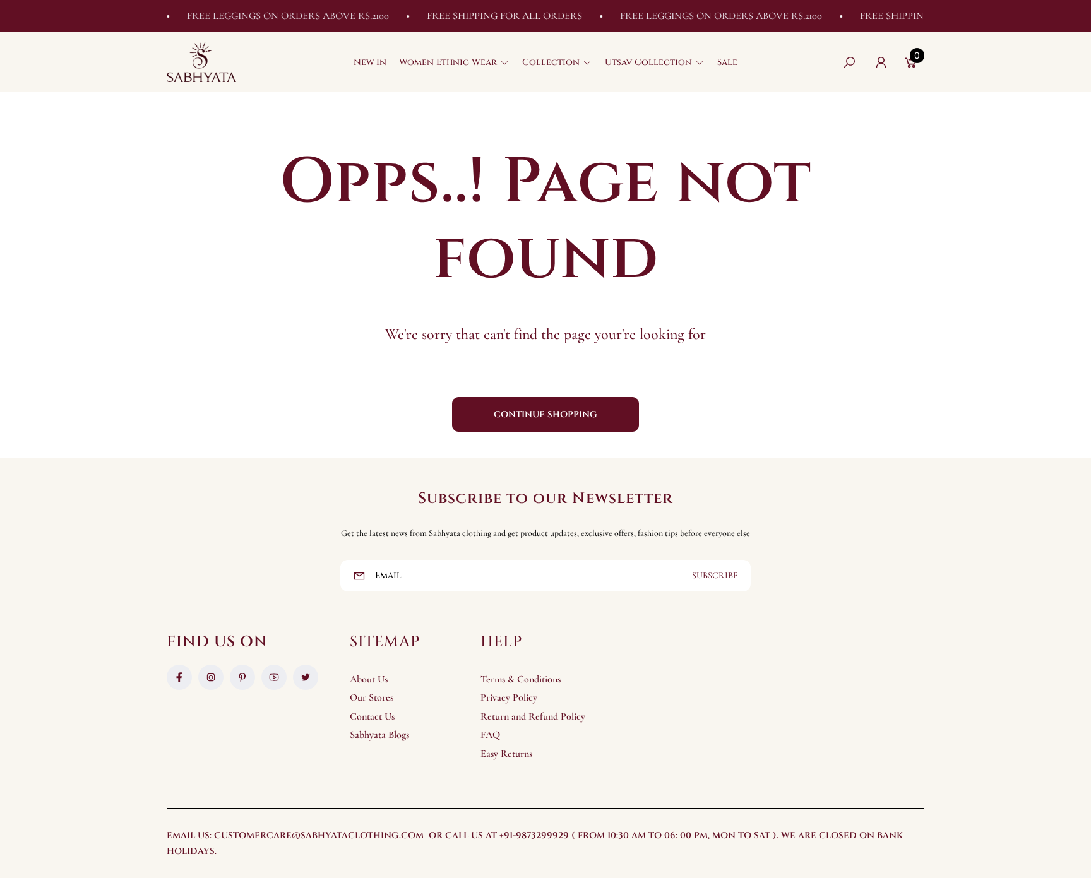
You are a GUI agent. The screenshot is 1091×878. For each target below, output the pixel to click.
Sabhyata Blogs (379, 734)
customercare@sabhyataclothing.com (319, 835)
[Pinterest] (242, 677)
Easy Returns (506, 753)
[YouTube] (274, 677)
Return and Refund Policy (532, 716)
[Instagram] (211, 677)
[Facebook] (179, 677)
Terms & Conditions (520, 679)
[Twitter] (305, 677)
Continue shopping (545, 414)
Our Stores (371, 697)
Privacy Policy (508, 697)
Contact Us (372, 716)
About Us (369, 679)
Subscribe (715, 575)
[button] (454, 62)
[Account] (881, 62)
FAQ (490, 734)
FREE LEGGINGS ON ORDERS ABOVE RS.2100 (276, 15)
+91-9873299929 (534, 835)
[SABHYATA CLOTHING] (201, 62)
